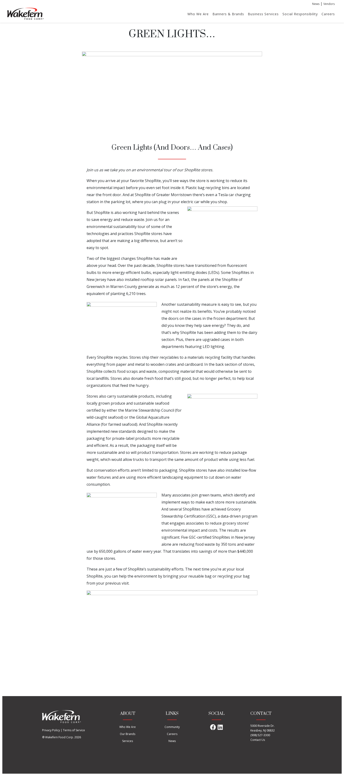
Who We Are (198, 14)
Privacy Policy (51, 730)
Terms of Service (74, 730)
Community (172, 727)
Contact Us (257, 740)
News (315, 4)
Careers (328, 14)
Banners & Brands (228, 14)
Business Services (263, 14)
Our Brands (127, 734)
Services (127, 741)
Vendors (329, 4)
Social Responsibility (300, 14)
